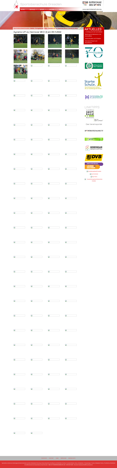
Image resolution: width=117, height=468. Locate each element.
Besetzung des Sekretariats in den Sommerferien (93, 35)
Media (61, 9)
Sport (42, 9)
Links (57, 458)
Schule (32, 9)
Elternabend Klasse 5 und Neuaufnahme (91, 41)
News (23, 9)
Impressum (63, 458)
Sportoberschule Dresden (21, 28)
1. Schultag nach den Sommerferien (93, 32)
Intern (51, 9)
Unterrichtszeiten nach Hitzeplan (93, 38)
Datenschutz (71, 458)
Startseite (44, 458)
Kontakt (51, 458)
